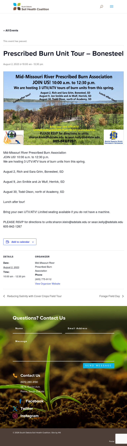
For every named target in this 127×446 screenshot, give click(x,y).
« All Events (10, 30)
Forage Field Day (110, 296)
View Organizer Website (47, 283)
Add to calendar (20, 241)
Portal (111, 441)
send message (98, 365)
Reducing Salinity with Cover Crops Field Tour (34, 296)
